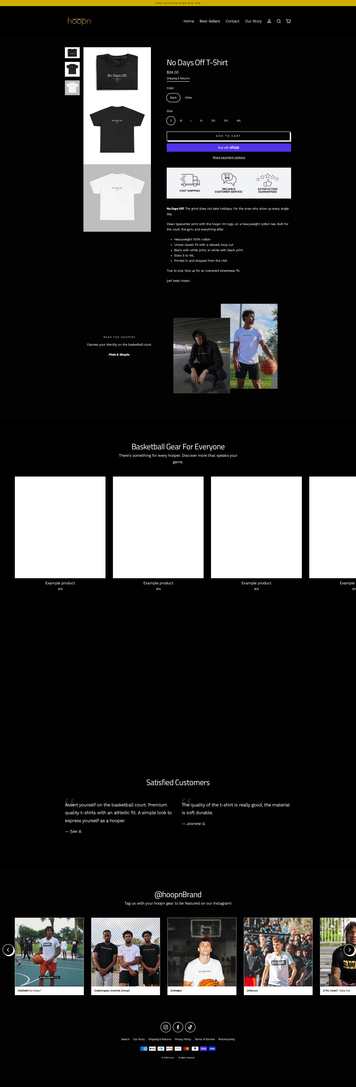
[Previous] (8, 949)
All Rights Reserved (186, 1057)
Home (189, 21)
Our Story (253, 21)
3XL (226, 120)
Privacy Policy (183, 1039)
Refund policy (226, 1039)
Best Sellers (210, 21)
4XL (239, 120)
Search (125, 1039)
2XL (213, 120)
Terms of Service (205, 1039)
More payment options (229, 157)
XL (201, 120)
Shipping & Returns (178, 78)
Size (170, 111)
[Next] (349, 949)
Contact (233, 21)
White (188, 97)
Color (170, 88)
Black (173, 97)
